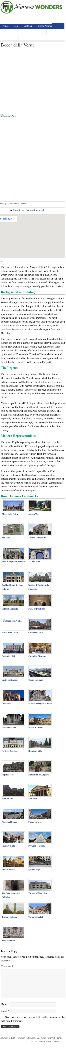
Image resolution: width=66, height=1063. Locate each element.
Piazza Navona (35, 822)
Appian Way (33, 514)
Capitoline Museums (37, 656)
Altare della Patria (10, 514)
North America (37, 31)
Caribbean (28, 25)
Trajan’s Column (9, 916)
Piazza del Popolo (9, 822)
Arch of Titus (34, 561)
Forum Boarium (9, 727)
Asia (16, 25)
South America (9, 37)
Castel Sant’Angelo (10, 679)
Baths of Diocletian (36, 608)
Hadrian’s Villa (35, 751)
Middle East (20, 31)
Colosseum (6, 703)
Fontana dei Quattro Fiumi (40, 703)
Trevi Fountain (8, 940)
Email (5, 1011)
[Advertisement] (32, 80)
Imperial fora (8, 774)
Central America (45, 25)
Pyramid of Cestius (36, 845)
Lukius (10, 203)
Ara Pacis (6, 537)
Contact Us (57, 1041)
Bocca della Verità (10, 632)
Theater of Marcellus (37, 893)
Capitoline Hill (8, 656)
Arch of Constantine (37, 537)
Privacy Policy (45, 1041)
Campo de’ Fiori (35, 632)
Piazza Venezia (8, 845)
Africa (5, 25)
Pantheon (32, 798)
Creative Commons (20, 203)
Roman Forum (8, 869)
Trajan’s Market (35, 916)
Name (5, 1004)
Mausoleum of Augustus (38, 774)
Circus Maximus (35, 679)
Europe (6, 31)
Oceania (52, 31)
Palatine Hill (7, 798)
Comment (7, 966)
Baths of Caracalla (10, 608)
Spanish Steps (34, 869)
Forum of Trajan (35, 727)
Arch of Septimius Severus (13, 561)
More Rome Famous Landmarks (29, 210)
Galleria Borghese (10, 751)
